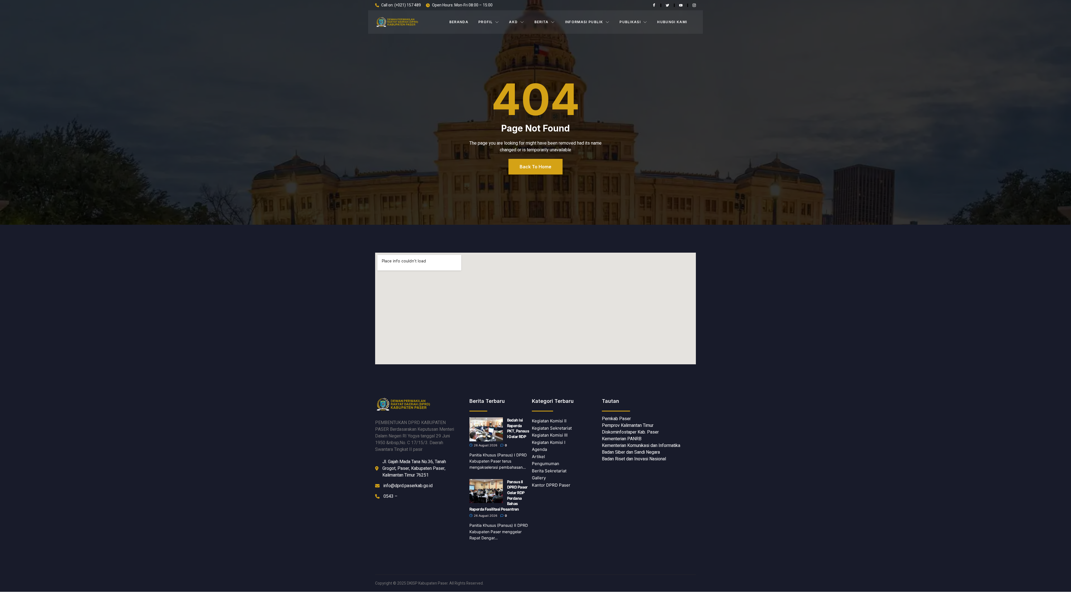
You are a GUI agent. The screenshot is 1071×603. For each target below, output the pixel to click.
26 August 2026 (485, 445)
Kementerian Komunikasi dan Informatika (641, 445)
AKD (513, 22)
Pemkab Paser (616, 418)
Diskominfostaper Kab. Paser (630, 432)
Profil (485, 22)
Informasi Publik (584, 22)
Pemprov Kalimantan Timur (627, 425)
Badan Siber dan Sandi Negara (631, 452)
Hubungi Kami (672, 22)
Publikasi (630, 22)
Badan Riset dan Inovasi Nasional (634, 459)
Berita (541, 22)
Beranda (458, 22)
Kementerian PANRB (621, 439)
